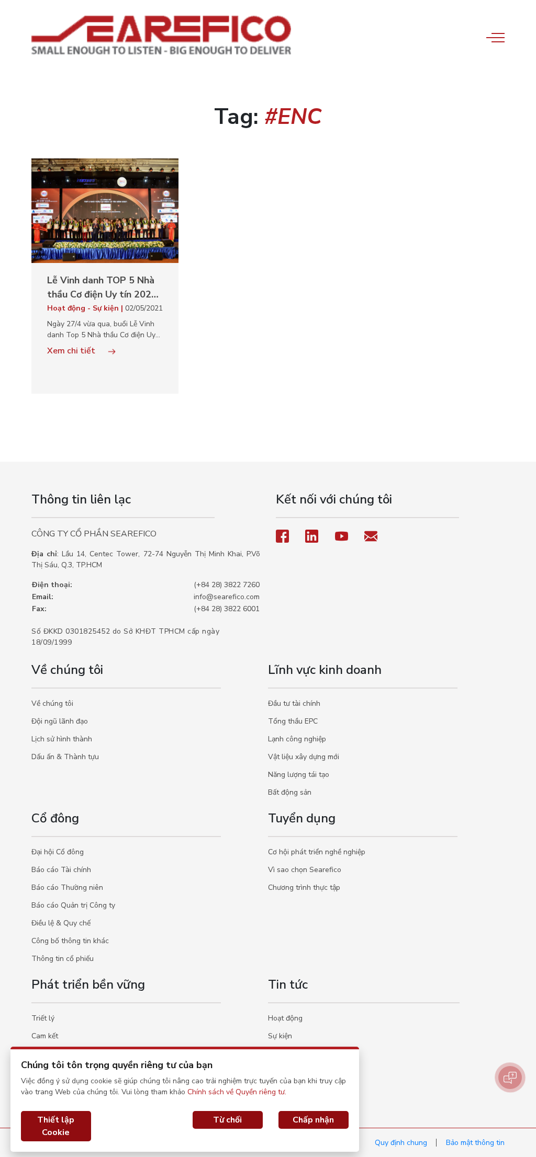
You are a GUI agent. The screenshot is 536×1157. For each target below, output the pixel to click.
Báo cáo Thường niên (67, 887)
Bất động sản (289, 792)
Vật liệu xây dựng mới (303, 757)
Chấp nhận (313, 1120)
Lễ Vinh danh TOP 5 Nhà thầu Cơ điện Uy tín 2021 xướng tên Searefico (102, 288)
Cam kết (44, 1036)
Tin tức (288, 984)
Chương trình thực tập (304, 887)
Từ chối (227, 1120)
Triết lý (42, 1018)
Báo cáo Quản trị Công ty (73, 905)
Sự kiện (280, 1036)
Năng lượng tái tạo (298, 775)
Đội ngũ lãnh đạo (59, 721)
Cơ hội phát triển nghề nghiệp (316, 852)
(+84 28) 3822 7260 (227, 585)
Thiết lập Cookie (55, 1126)
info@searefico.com (227, 597)
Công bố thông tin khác (70, 941)
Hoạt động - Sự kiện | (86, 308)
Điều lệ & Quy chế (61, 923)
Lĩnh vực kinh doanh (325, 669)
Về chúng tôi (67, 669)
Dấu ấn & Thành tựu (65, 757)
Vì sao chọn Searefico (304, 870)
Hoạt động (285, 1018)
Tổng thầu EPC (293, 721)
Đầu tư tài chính (294, 703)
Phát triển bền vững (88, 984)
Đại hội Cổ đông (57, 852)
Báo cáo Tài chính (61, 870)
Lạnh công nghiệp (297, 739)
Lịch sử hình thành (61, 739)
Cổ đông (55, 818)
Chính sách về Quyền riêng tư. (236, 1092)
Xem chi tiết (72, 351)
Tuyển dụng (302, 818)
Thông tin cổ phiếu (62, 959)
